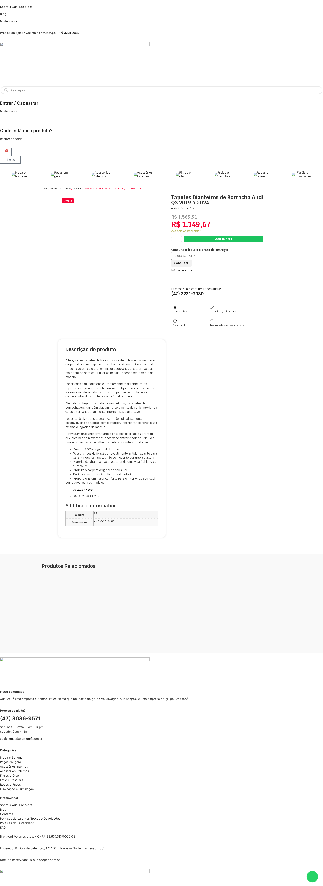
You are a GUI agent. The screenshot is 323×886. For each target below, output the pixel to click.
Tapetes (77, 188)
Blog (3, 14)
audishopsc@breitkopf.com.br (21, 738)
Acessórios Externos (145, 174)
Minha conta (8, 21)
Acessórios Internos (102, 174)
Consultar (181, 263)
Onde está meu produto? (26, 130)
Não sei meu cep (182, 270)
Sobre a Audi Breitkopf (16, 7)
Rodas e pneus (262, 174)
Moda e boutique (21, 174)
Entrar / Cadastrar (19, 103)
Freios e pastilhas (224, 174)
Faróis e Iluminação (303, 174)
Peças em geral (61, 174)
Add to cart (223, 239)
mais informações (183, 208)
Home (45, 188)
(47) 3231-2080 (68, 33)
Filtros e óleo (185, 174)
